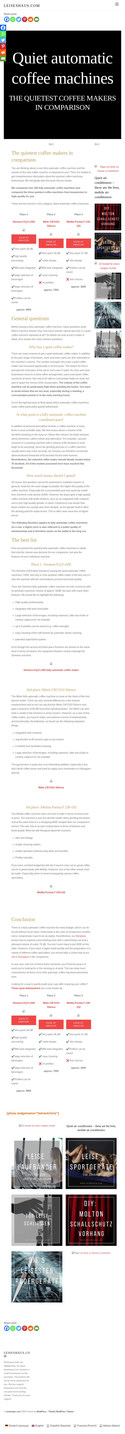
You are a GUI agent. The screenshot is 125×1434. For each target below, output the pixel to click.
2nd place (23, 957)
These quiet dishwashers (25, 988)
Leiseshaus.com (13, 1411)
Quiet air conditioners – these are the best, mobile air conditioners (107, 187)
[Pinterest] (24, 19)
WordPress (41, 1411)
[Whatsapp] (12, 19)
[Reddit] (30, 19)
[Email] (36, 19)
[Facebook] (6, 19)
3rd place (81, 936)
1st (13, 957)
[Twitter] (18, 19)
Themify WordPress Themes (61, 1411)
